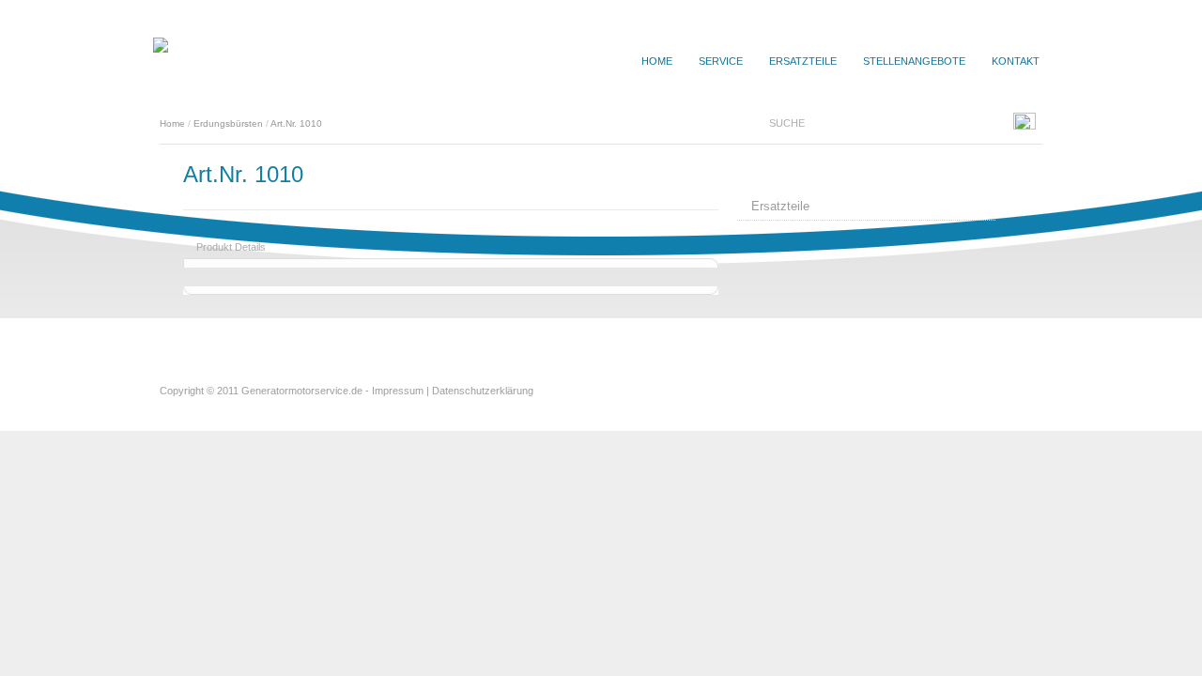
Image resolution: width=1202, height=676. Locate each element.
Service (721, 61)
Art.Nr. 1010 (296, 123)
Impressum (398, 390)
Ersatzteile (803, 61)
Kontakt (1016, 61)
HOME (656, 61)
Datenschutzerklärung (482, 390)
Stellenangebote (914, 61)
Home (172, 123)
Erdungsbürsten (228, 123)
